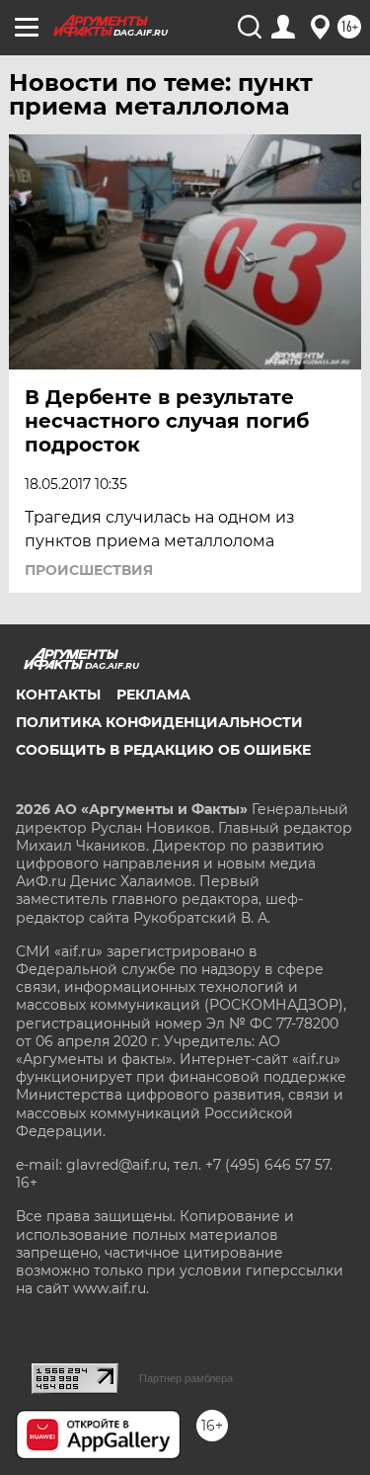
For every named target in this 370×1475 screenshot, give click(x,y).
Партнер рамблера (186, 1378)
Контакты (58, 694)
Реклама (153, 694)
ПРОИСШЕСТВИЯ (89, 570)
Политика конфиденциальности (159, 722)
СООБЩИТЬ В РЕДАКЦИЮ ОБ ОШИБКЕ (163, 750)
